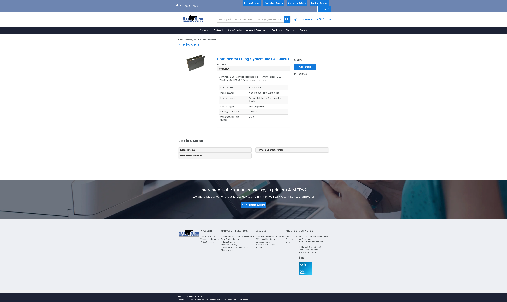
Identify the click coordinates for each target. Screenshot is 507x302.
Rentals (259, 247)
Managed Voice (228, 250)
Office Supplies (207, 242)
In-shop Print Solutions (266, 245)
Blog (288, 242)
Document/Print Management (234, 247)
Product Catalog (251, 3)
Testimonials (291, 236)
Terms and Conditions (196, 296)
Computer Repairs (264, 242)
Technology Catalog (274, 3)
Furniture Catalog (319, 3)
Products (206, 231)
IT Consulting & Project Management (237, 236)
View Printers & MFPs (253, 205)
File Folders (205, 40)
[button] (253, 69)
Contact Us (306, 231)
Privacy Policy (183, 296)
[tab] (253, 69)
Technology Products (191, 40)
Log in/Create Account (307, 19)
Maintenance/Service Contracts (270, 236)
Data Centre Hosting (230, 239)
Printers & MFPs (207, 236)
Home (180, 40)
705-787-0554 (309, 252)
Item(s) (327, 19)
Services (261, 231)
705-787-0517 (311, 250)
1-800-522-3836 (191, 6)
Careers (289, 239)
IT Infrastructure (228, 242)
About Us (291, 231)
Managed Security (229, 245)
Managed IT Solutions (234, 231)
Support (325, 9)
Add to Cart (305, 67)
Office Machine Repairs (266, 239)
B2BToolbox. (243, 299)
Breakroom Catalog (297, 3)
